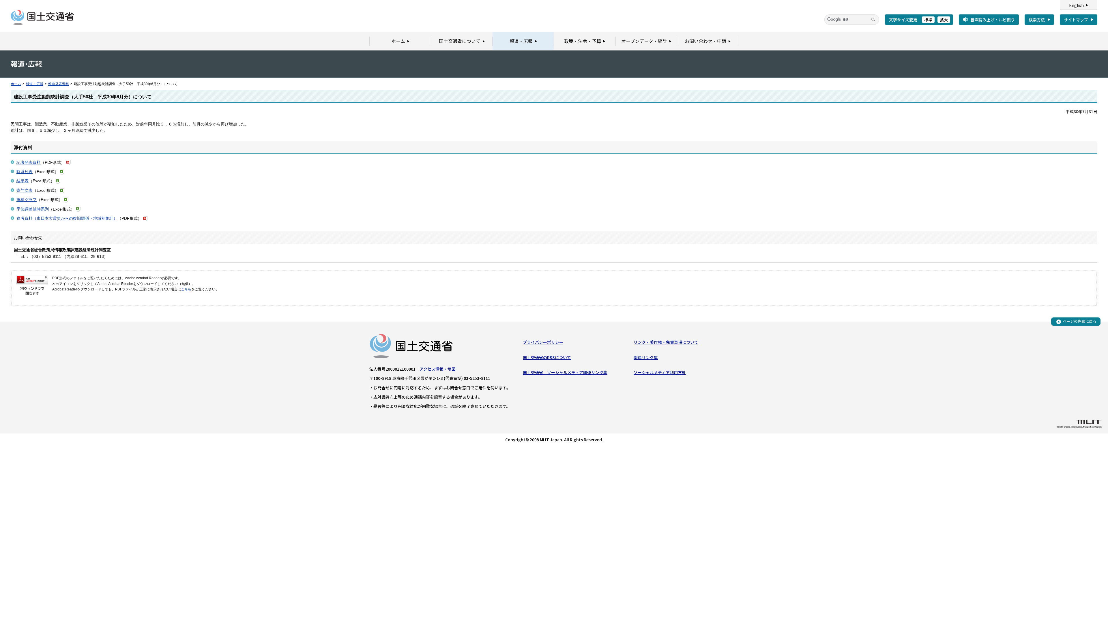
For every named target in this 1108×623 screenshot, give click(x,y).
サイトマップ (1076, 19)
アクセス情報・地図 (438, 369)
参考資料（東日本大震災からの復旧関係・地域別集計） (66, 218)
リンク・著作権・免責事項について (666, 342)
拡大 (944, 19)
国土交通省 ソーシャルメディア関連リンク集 (565, 372)
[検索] (873, 19)
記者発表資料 (28, 162)
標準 (928, 19)
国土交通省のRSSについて (547, 357)
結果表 (22, 181)
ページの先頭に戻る (1079, 321)
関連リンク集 (646, 357)
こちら (186, 289)
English (1076, 5)
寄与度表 (24, 190)
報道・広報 (34, 84)
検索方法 (1037, 19)
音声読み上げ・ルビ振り (992, 19)
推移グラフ (26, 199)
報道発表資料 (58, 84)
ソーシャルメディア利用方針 (660, 372)
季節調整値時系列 (32, 209)
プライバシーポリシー (543, 342)
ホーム (16, 84)
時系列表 (24, 171)
